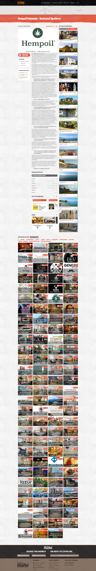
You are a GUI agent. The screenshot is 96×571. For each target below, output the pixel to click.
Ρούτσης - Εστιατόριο (71, 475)
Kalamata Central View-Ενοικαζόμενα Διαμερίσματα (25, 352)
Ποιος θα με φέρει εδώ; (25, 55)
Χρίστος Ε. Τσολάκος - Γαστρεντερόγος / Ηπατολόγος (26, 311)
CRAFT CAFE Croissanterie (25, 322)
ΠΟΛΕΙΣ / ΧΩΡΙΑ (66, 2)
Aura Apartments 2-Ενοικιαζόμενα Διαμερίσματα (55, 484)
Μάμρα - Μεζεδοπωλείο (55, 292)
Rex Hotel (70, 281)
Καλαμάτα (23, 72)
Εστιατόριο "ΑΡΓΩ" (70, 465)
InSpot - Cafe (40, 343)
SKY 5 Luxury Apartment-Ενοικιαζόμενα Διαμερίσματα (25, 362)
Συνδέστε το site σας (53, 564)
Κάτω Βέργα (24, 75)
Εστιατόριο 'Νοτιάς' (70, 455)
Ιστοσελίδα (23, 65)
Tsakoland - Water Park (40, 496)
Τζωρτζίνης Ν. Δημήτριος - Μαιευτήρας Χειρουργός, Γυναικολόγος (41, 321)
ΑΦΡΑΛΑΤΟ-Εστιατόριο (55, 414)
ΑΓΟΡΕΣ (25, 26)
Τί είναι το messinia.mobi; (54, 562)
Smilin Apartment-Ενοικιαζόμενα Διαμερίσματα (25, 372)
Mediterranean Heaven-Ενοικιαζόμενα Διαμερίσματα (25, 413)
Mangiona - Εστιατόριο (55, 455)
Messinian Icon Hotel (40, 516)
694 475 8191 (23, 63)
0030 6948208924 (70, 565)
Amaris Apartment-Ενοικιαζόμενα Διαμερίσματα (71, 423)
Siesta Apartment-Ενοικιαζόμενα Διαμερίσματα (71, 372)
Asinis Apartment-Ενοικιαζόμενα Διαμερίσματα (26, 423)
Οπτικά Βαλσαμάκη (55, 261)
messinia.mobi (20, 26)
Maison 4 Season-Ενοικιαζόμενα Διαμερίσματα (71, 484)
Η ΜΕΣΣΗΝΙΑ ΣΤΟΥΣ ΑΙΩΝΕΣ (57, 2)
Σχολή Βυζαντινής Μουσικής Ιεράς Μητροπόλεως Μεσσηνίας (25, 290)
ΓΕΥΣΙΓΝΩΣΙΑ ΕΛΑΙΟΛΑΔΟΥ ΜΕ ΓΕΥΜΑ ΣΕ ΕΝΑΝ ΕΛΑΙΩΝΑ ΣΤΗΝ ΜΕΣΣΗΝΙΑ (55, 331)
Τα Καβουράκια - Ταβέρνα (55, 526)
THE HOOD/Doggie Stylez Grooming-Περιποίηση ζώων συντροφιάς (25, 270)
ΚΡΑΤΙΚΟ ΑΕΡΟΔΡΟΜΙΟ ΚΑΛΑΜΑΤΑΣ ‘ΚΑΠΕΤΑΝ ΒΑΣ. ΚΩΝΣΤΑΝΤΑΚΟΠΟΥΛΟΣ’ (25, 525)
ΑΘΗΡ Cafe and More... (55, 383)
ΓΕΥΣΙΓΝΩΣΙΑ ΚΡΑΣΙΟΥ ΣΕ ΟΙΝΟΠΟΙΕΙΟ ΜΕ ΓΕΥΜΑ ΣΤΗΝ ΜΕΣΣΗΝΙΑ (55, 535)
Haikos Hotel (40, 475)
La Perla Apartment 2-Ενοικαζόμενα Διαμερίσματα (56, 433)
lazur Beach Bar (25, 486)
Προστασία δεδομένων (53, 568)
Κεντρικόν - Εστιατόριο (40, 292)
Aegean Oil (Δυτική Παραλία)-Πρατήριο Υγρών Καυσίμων (25, 474)
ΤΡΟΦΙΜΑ (28, 26)
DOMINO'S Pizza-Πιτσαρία (55, 465)
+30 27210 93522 (38, 565)
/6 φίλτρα (72, 28)
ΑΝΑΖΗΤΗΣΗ (72, 2)
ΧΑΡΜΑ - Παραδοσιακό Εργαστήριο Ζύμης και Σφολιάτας (40, 311)
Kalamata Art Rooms (40, 332)
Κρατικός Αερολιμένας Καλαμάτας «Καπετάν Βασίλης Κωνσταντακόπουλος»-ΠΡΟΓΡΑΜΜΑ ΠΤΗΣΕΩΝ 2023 (55, 513)
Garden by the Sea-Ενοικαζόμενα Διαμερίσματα (40, 484)
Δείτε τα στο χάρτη (64, 28)
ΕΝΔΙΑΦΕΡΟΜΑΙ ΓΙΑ (47, 2)
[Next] (56, 196)
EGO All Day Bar (25, 506)
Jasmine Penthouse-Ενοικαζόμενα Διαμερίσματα (55, 362)
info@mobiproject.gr (39, 567)
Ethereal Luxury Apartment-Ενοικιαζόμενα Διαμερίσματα (71, 443)
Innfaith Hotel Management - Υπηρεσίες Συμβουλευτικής (25, 260)
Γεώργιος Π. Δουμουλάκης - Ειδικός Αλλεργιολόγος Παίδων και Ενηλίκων (56, 321)
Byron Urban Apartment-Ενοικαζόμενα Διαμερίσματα (40, 392)
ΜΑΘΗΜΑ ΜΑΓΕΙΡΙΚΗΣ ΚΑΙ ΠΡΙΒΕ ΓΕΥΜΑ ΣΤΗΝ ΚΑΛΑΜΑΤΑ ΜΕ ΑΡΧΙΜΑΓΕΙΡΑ (40, 352)
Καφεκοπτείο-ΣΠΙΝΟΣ (55, 343)
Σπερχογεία (24, 74)
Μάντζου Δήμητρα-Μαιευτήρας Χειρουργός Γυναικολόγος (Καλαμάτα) (70, 311)
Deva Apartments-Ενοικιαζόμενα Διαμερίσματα (56, 392)
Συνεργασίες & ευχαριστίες (54, 565)
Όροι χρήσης (51, 567)
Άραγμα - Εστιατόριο (25, 465)
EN (78, 2)
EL (76, 2)
